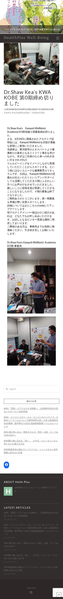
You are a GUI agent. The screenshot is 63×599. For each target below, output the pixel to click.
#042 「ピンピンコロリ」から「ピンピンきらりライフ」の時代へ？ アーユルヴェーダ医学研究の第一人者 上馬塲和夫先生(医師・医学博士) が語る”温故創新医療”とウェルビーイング (31, 422)
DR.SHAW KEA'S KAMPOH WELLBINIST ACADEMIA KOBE (30, 109)
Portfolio (31, 588)
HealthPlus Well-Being (26, 38)
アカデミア (8, 112)
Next (57, 17)
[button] (57, 38)
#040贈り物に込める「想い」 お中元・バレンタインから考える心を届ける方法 (31, 442)
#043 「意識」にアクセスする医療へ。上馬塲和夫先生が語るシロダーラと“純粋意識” (31, 410)
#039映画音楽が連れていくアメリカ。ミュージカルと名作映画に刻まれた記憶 (31, 451)
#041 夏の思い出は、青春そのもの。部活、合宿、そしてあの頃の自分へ (31, 433)
